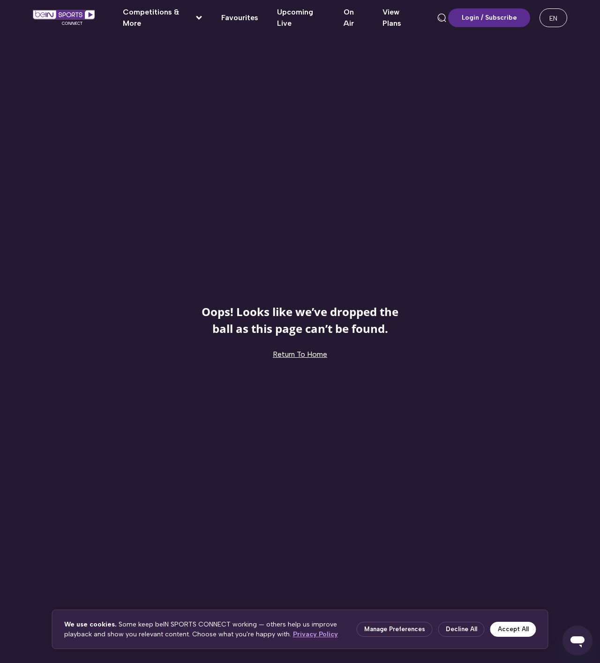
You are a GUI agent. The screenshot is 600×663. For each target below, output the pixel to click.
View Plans (391, 17)
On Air (349, 17)
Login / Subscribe (489, 18)
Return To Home (300, 354)
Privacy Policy (315, 634)
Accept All (513, 629)
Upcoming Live (295, 17)
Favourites (239, 17)
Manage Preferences (394, 629)
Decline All (461, 629)
